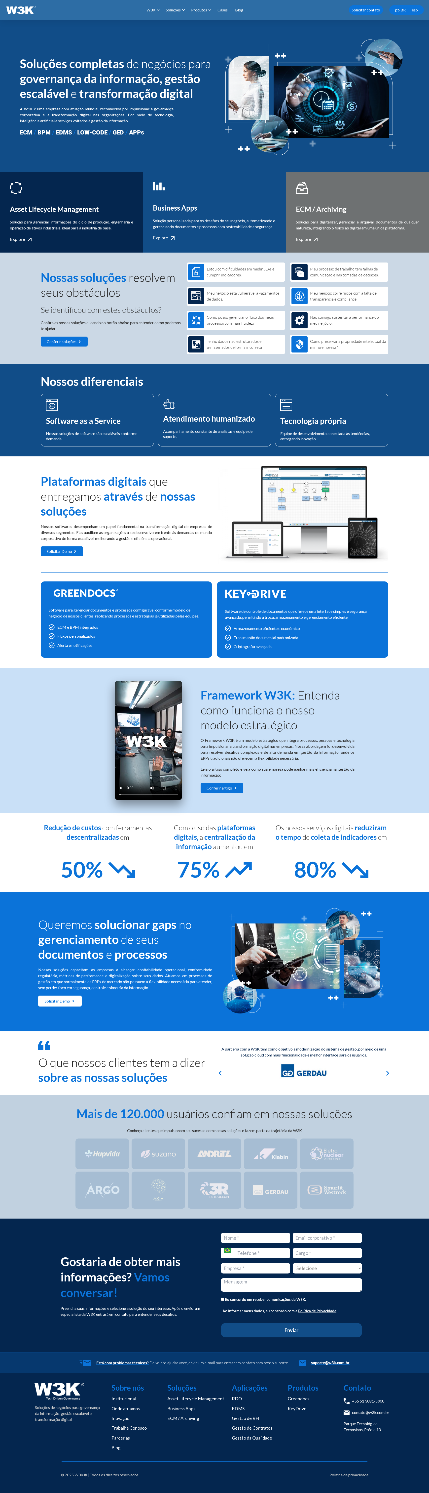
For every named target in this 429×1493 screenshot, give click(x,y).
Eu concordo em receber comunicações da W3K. (265, 1299)
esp (415, 9)
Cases (222, 9)
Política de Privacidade (317, 1311)
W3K (150, 9)
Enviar (291, 1330)
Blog (239, 9)
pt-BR (400, 9)
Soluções (173, 9)
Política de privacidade (348, 1474)
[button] (220, 1073)
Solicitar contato (366, 9)
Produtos (199, 9)
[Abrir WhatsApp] (416, 1480)
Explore (17, 239)
